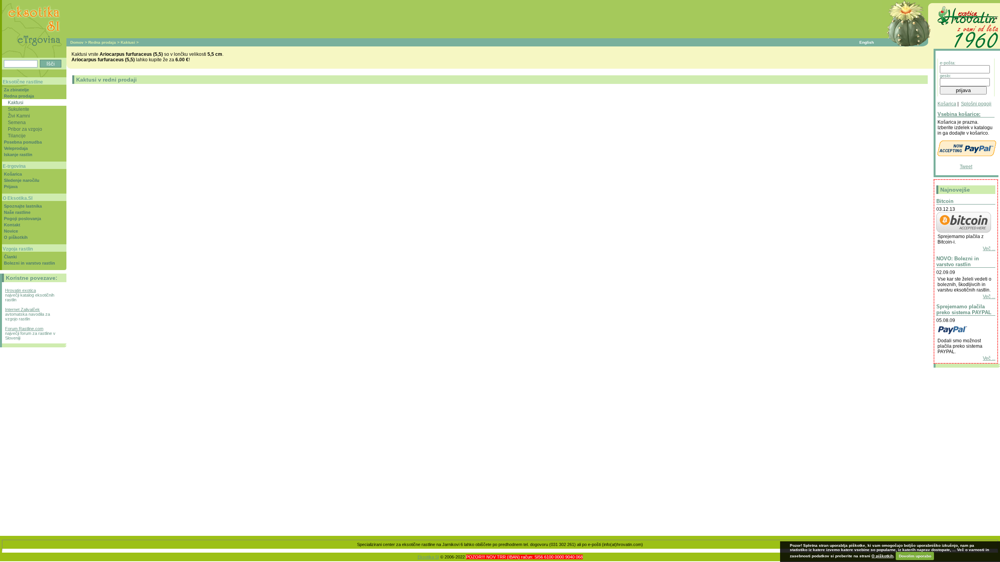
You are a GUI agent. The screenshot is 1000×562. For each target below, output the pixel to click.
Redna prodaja (102, 42)
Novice (11, 231)
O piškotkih (16, 237)
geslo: (945, 75)
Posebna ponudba (23, 142)
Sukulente (18, 109)
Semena (17, 122)
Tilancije (17, 135)
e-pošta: (947, 62)
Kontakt (12, 224)
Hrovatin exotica (20, 290)
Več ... (989, 248)
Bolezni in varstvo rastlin (29, 263)
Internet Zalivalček (22, 309)
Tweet (966, 166)
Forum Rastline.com (24, 328)
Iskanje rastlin (18, 154)
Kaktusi (128, 42)
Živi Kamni (19, 115)
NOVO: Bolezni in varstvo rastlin (957, 261)
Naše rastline (17, 212)
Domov (77, 42)
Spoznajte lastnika (23, 206)
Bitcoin (945, 201)
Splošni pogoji (976, 104)
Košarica (947, 104)
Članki (10, 256)
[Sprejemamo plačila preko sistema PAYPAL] (963, 335)
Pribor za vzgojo (25, 129)
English (866, 42)
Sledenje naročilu (21, 180)
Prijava (11, 186)
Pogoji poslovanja (22, 218)
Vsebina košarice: (959, 114)
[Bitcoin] (963, 231)
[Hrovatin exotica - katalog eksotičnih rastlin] (967, 49)
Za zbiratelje (16, 89)
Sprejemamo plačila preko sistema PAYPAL (963, 309)
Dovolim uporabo (915, 556)
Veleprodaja (16, 148)
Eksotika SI (428, 557)
